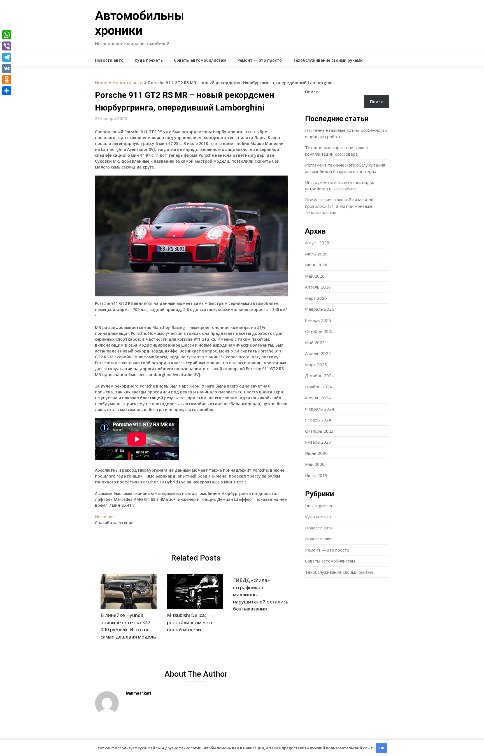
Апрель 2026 (318, 287)
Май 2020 (315, 464)
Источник (105, 516)
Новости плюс (319, 538)
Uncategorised (319, 505)
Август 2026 (317, 242)
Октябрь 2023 (319, 431)
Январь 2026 (318, 320)
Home (101, 82)
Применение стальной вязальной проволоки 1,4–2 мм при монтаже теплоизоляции (339, 206)
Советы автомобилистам (200, 60)
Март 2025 (316, 364)
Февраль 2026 (319, 309)
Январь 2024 (318, 420)
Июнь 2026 (316, 265)
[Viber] (6, 46)
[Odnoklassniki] (6, 79)
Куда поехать (149, 60)
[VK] (6, 68)
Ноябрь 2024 (318, 386)
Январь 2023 (318, 442)
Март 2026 (316, 298)
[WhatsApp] (6, 34)
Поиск (311, 92)
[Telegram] (6, 57)
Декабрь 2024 (319, 375)
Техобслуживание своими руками (328, 60)
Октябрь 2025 (319, 331)
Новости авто (109, 60)
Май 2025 (315, 342)
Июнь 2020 (316, 453)
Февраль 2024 (319, 409)
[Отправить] (6, 90)
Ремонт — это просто (260, 60)
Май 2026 (315, 276)
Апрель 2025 (318, 353)
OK (381, 747)
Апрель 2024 (318, 397)
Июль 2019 (316, 475)
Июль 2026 (316, 254)
